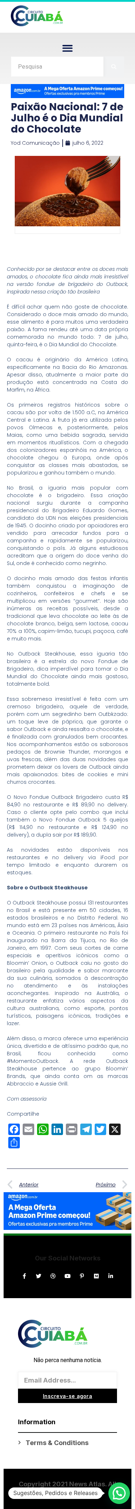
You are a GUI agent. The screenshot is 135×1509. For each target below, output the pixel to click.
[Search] (114, 66)
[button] (67, 48)
